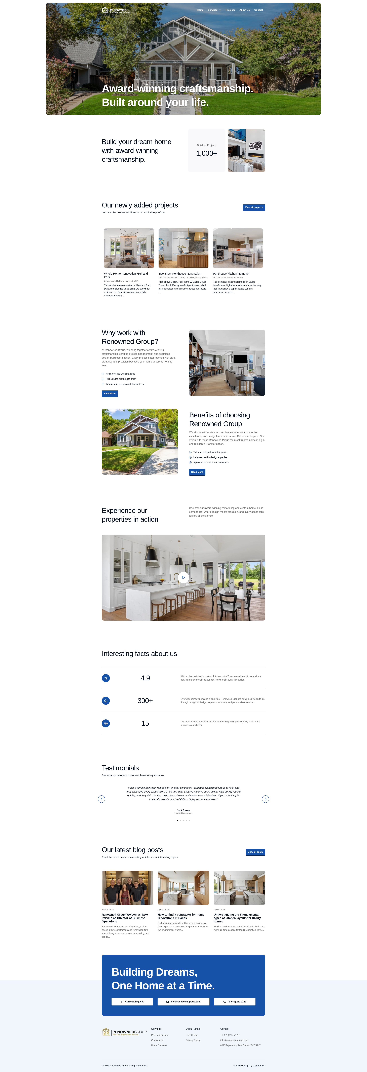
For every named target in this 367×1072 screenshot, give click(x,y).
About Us (244, 10)
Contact (258, 10)
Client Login (192, 1035)
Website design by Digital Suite (249, 1065)
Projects (230, 10)
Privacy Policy (193, 1040)
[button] (101, 799)
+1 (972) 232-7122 (229, 1035)
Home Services (159, 1045)
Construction (157, 1040)
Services (212, 10)
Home (200, 10)
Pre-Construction (159, 1035)
